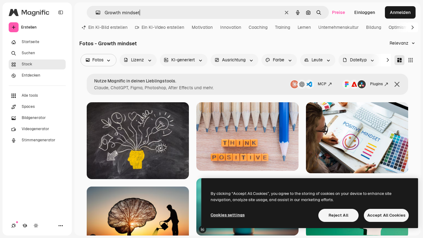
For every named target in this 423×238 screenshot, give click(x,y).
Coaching (258, 27)
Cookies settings (228, 215)
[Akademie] (25, 226)
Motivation (202, 27)
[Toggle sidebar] (61, 12)
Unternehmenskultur (338, 27)
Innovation (230, 27)
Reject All (338, 215)
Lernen (304, 27)
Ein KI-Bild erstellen (108, 27)
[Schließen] (397, 84)
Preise (338, 12)
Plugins (376, 84)
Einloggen (364, 12)
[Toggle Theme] (36, 226)
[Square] (411, 60)
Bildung (373, 27)
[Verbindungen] (14, 226)
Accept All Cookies (386, 215)
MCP (322, 84)
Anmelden (400, 12)
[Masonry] (399, 60)
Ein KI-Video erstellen (163, 27)
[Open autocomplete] (95, 12)
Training (282, 27)
